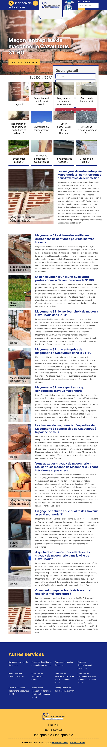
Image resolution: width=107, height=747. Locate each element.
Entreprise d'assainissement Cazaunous (85, 665)
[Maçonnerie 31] (53, 716)
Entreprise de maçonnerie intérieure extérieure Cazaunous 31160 (87, 678)
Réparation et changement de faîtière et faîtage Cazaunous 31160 (41, 692)
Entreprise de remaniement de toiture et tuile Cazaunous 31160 (64, 678)
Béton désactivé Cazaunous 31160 (16, 674)
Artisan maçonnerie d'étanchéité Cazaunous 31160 (18, 691)
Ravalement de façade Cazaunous (18, 663)
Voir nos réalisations (24, 62)
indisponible (23, 3)
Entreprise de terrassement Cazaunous (37, 676)
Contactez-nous (77, 743)
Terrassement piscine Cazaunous (64, 663)
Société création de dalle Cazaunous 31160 (65, 689)
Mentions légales (60, 743)
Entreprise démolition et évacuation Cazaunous (41, 663)
